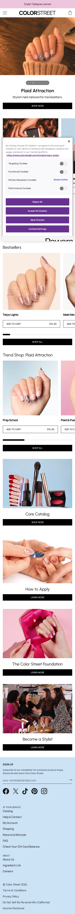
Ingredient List (12, 865)
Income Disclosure (13, 908)
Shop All (37, 341)
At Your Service (12, 807)
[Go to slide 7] (42, 82)
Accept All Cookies (37, 211)
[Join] (69, 780)
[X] (16, 791)
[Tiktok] (25, 791)
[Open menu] (8, 12)
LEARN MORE (37, 672)
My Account (10, 823)
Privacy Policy (11, 896)
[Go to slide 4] (35, 82)
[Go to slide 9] (46, 82)
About (6, 855)
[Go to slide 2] (30, 82)
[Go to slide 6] (39, 82)
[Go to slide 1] (28, 82)
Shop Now (38, 105)
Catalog (8, 811)
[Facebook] (6, 791)
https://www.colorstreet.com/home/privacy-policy (33, 155)
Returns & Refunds (14, 835)
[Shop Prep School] (30, 388)
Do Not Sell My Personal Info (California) (26, 902)
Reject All (37, 201)
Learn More (37, 597)
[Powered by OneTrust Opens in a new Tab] (58, 239)
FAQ (5, 841)
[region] (37, 4)
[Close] (69, 141)
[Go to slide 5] (37, 82)
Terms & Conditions (14, 890)
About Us (8, 859)
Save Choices (37, 220)
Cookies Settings (37, 229)
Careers (8, 871)
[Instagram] (44, 791)
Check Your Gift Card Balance (21, 846)
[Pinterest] (34, 791)
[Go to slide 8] (44, 82)
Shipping (8, 829)
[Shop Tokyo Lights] (31, 281)
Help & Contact (12, 817)
